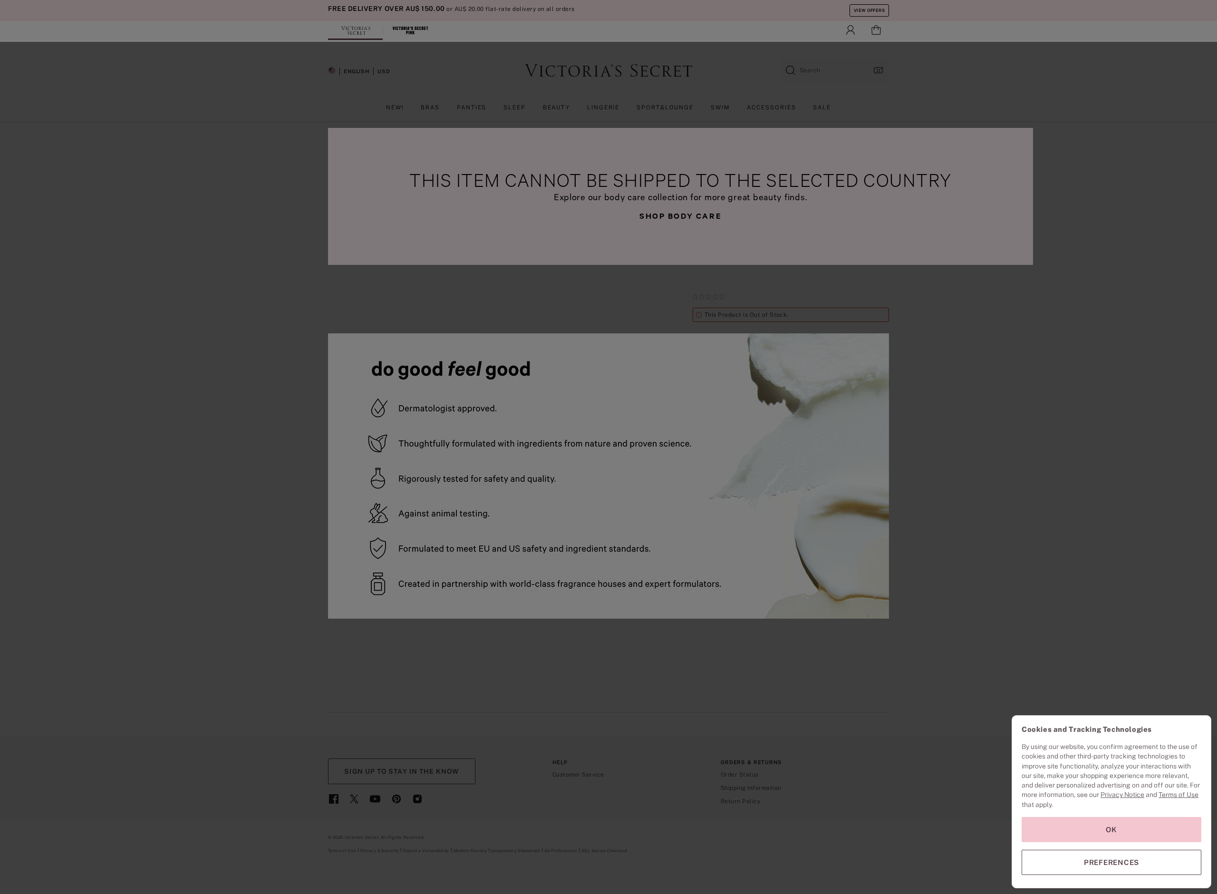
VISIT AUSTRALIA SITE (608, 461)
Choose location (641, 485)
